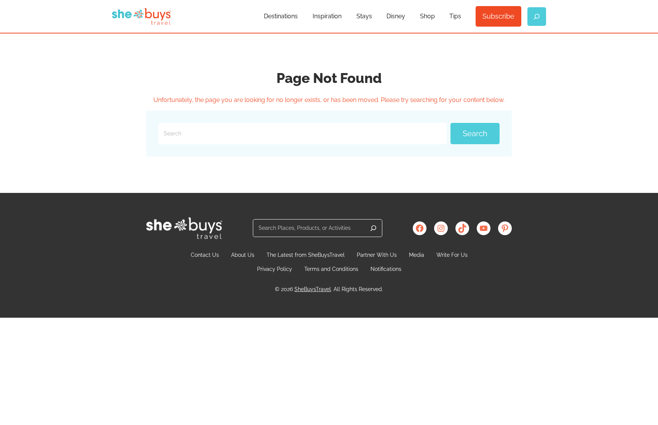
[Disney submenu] (408, 16)
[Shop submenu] (438, 16)
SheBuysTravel (312, 289)
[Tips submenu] (464, 16)
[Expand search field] (536, 16)
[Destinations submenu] (301, 16)
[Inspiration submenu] (345, 16)
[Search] (373, 228)
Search (475, 133)
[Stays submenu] (375, 16)
